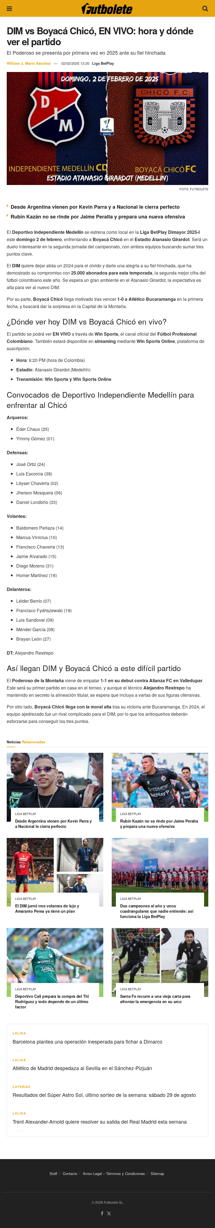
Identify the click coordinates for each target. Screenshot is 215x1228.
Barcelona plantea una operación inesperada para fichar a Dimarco (87, 1041)
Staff (53, 1173)
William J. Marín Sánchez (29, 63)
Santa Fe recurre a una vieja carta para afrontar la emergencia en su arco (155, 998)
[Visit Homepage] (106, 8)
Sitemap (157, 1173)
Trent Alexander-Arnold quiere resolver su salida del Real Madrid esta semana (100, 1121)
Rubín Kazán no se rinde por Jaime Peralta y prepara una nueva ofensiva (98, 216)
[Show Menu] (9, 8)
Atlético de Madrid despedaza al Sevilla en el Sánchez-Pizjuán (82, 1067)
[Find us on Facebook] (102, 1214)
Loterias (22, 1087)
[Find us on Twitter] (109, 1214)
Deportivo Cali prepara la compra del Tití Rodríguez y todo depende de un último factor (52, 1001)
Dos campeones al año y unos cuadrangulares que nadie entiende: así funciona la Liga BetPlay (156, 911)
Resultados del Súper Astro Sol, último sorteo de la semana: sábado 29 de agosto (104, 1094)
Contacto (70, 1173)
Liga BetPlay (103, 63)
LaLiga (19, 1033)
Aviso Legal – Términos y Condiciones (114, 1173)
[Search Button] (205, 8)
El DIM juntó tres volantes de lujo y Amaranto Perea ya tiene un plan (47, 908)
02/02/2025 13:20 (75, 63)
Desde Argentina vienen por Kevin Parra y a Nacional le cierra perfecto (95, 206)
